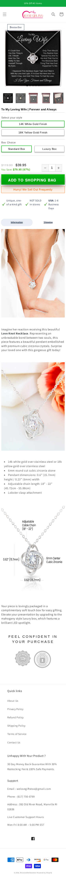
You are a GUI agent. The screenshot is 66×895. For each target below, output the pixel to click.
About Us (12, 700)
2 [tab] (30, 85)
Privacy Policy (15, 709)
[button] (5, 14)
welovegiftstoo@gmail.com (34, 789)
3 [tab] (33, 85)
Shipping (48, 222)
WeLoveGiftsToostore (28, 873)
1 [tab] (27, 85)
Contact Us (13, 742)
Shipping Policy (16, 725)
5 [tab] (38, 85)
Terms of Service (17, 734)
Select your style (11, 117)
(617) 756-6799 (25, 796)
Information (17, 222)
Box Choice (8, 142)
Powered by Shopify (44, 873)
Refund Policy (15, 717)
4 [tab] (35, 85)
